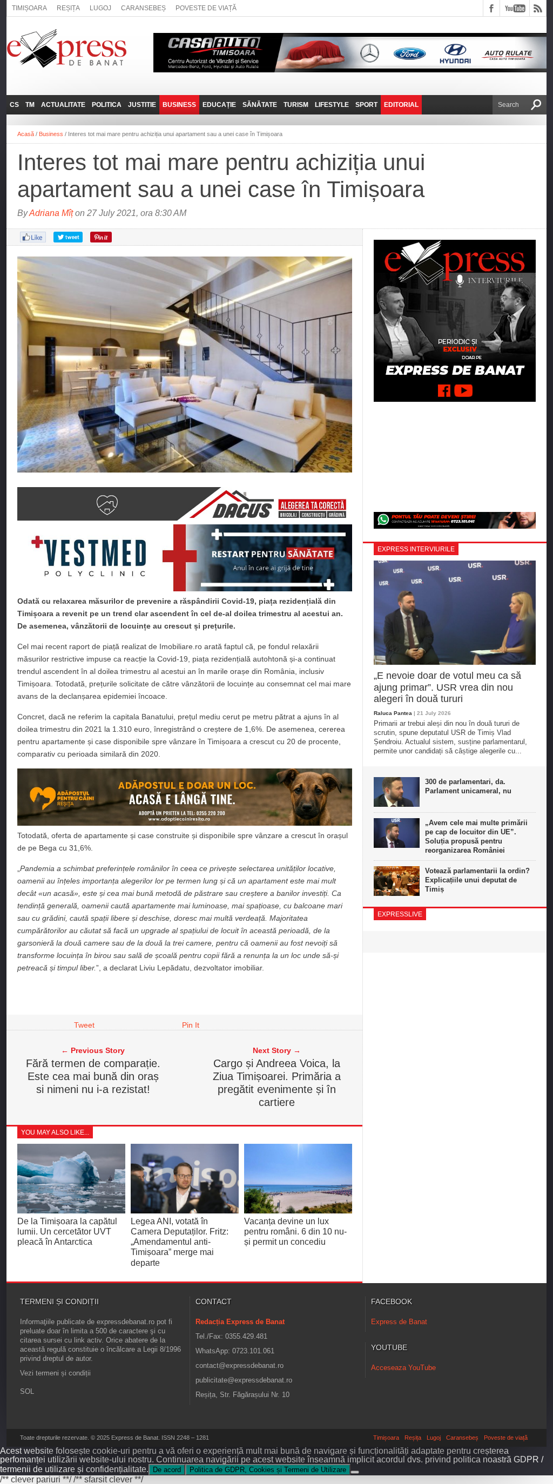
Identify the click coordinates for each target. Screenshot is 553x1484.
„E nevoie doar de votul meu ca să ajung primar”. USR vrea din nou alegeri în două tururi (447, 687)
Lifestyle (332, 105)
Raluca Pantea (393, 713)
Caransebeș (143, 8)
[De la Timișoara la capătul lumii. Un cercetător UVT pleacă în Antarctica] (71, 1210)
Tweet (84, 1025)
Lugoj (100, 8)
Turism (296, 105)
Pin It (190, 1025)
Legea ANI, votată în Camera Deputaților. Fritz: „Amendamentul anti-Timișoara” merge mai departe (179, 1242)
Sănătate (259, 105)
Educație (219, 105)
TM (30, 105)
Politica (107, 105)
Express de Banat (399, 1322)
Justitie (142, 105)
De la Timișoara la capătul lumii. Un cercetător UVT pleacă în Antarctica (67, 1231)
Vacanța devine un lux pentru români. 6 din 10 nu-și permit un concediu (295, 1231)
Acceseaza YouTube (403, 1368)
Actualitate (63, 105)
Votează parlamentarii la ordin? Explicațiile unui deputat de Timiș (477, 880)
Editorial (401, 105)
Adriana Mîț (51, 213)
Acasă (25, 134)
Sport (366, 105)
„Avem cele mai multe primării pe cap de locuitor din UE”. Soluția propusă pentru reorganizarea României (476, 836)
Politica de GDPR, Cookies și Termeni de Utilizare (268, 1470)
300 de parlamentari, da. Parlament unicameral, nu (468, 786)
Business (179, 105)
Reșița (68, 8)
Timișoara (29, 8)
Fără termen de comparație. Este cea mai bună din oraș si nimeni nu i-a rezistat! (93, 1076)
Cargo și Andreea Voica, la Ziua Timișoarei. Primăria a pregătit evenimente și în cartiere (277, 1082)
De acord (167, 1470)
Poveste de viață (206, 8)
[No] (354, 1472)
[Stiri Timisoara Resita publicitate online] (184, 518)
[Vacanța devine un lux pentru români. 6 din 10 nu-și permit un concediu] (298, 1210)
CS (14, 105)
